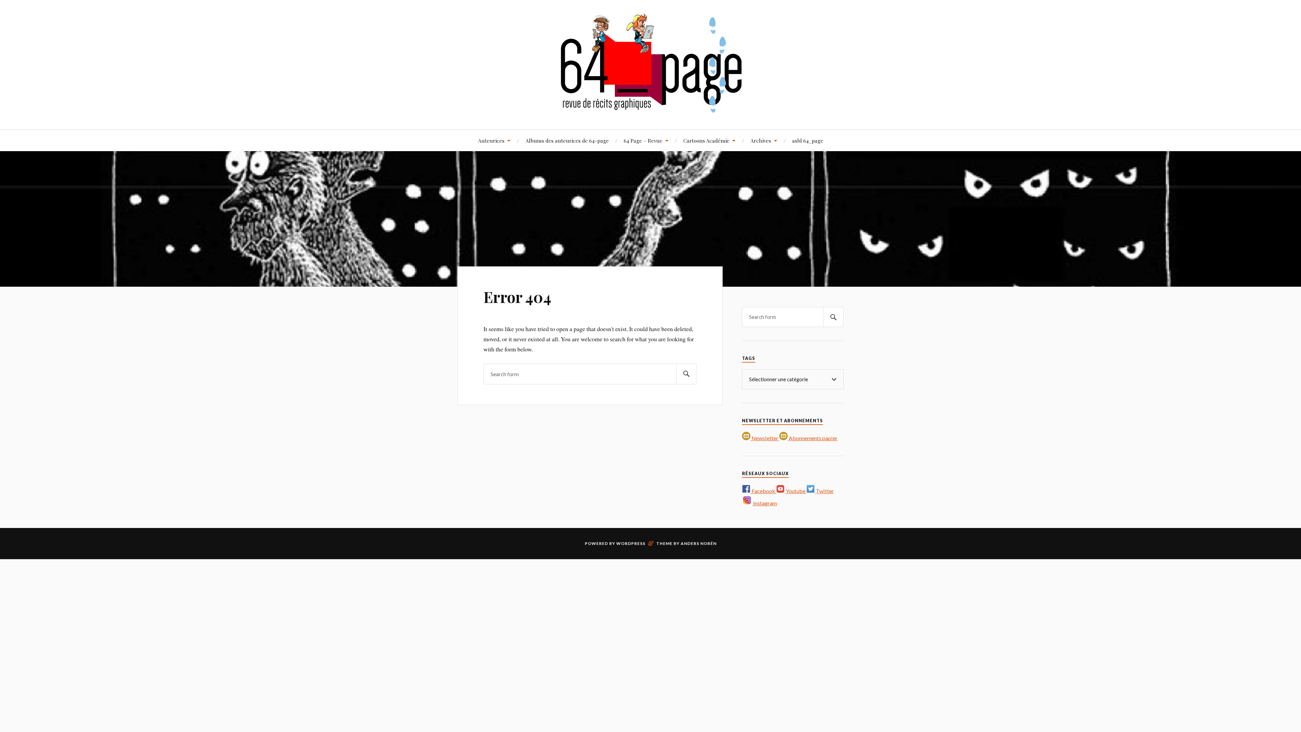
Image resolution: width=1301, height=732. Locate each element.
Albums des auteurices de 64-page (567, 140)
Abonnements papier (813, 438)
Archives (760, 140)
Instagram (764, 503)
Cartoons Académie (706, 140)
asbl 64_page (807, 140)
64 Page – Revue (643, 140)
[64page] (650, 109)
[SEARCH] (686, 374)
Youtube (795, 491)
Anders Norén (699, 543)
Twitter (824, 491)
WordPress (630, 543)
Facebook (763, 491)
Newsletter (764, 438)
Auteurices (491, 140)
